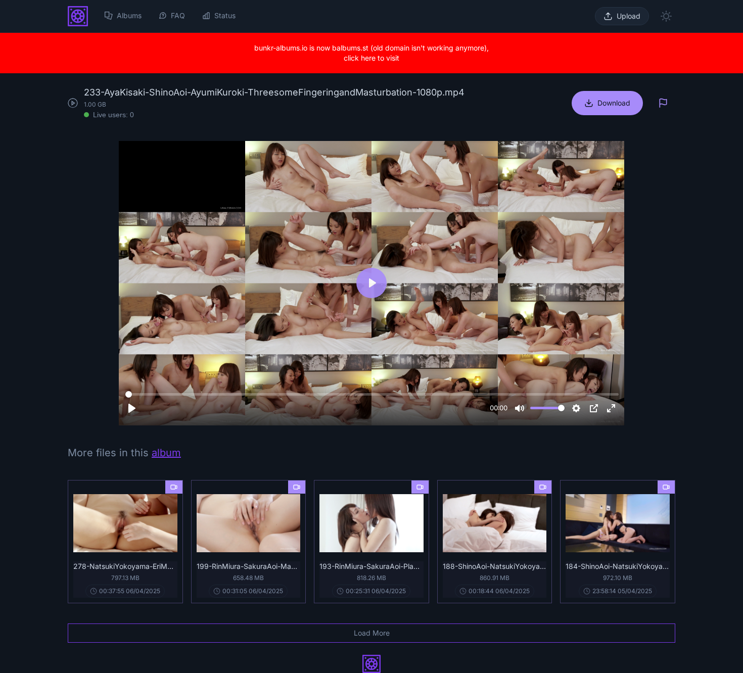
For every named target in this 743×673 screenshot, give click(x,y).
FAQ (178, 15)
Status (225, 15)
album (166, 453)
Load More (372, 633)
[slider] (372, 394)
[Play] (132, 408)
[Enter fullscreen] (611, 408)
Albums (129, 15)
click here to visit (371, 58)
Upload (628, 16)
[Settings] (576, 408)
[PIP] (594, 408)
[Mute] (520, 408)
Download (613, 103)
